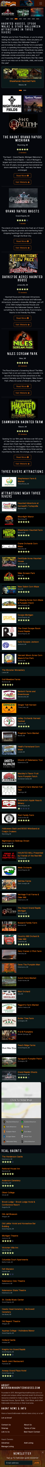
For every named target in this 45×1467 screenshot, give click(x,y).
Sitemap (4, 1428)
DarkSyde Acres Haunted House (22, 278)
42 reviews (22, 366)
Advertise (5, 1443)
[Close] (42, 1452)
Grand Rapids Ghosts (22, 211)
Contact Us (6, 1425)
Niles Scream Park (22, 353)
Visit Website (21, 182)
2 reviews (22, 152)
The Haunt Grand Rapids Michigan (22, 138)
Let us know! (6, 1418)
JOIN (36, 1463)
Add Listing (28, 1443)
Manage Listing (7, 1446)
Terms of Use (29, 1428)
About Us (28, 1425)
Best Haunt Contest (32, 1432)
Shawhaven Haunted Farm (22, 81)
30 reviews (22, 434)
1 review (22, 223)
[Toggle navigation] (41, 3)
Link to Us (5, 1432)
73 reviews (22, 292)
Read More (21, 175)
